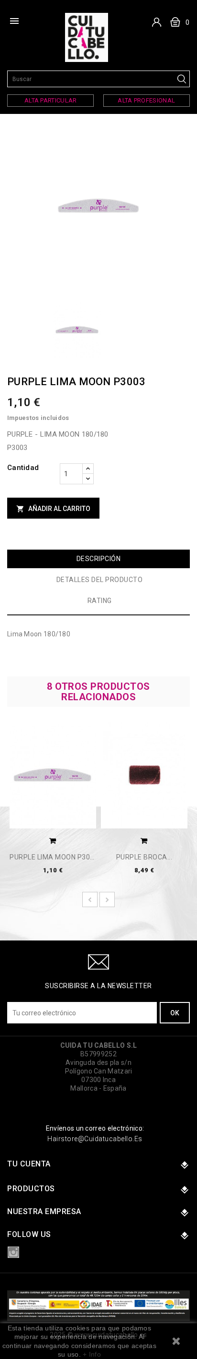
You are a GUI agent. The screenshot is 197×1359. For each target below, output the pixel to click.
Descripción (99, 558)
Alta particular (50, 100)
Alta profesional (146, 100)
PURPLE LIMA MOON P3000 (53, 857)
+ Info (92, 1354)
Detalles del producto (99, 579)
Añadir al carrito (53, 509)
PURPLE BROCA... (144, 857)
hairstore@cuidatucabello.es (94, 1139)
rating (100, 600)
